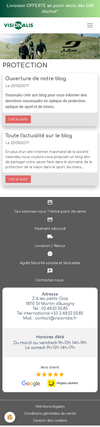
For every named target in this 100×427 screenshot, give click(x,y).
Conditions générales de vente (50, 413)
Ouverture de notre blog (35, 78)
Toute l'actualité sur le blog (38, 135)
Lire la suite (18, 119)
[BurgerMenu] (90, 25)
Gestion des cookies (50, 420)
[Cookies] (9, 417)
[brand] (19, 25)
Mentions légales (50, 406)
